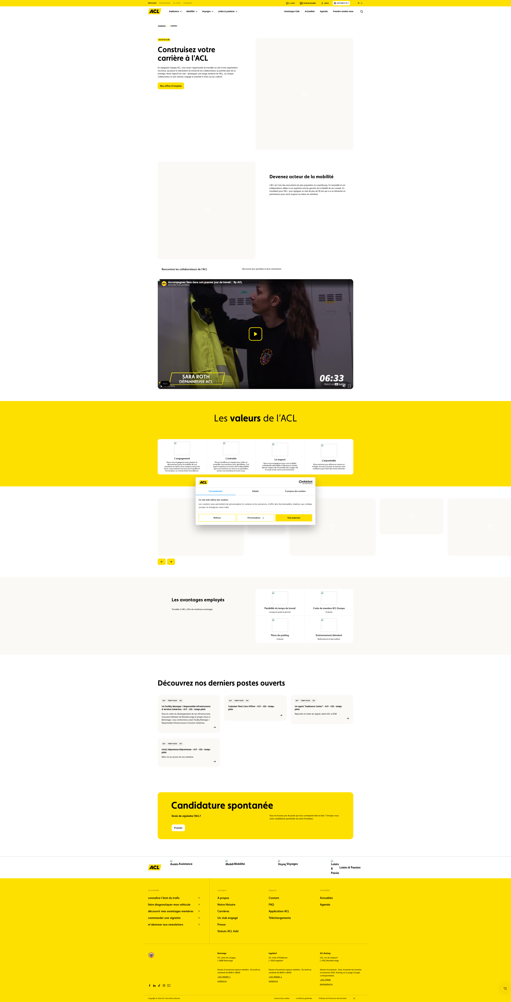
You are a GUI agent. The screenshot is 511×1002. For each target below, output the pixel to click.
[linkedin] (154, 985)
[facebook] (149, 985)
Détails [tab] (255, 491)
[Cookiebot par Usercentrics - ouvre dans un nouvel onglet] (300, 482)
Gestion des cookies (281, 998)
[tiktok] (159, 985)
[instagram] (164, 985)
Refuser (217, 518)
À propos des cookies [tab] (295, 491)
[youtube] (168, 985)
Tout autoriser (293, 518)
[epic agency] (354, 998)
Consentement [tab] (215, 491)
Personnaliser (254, 518)
